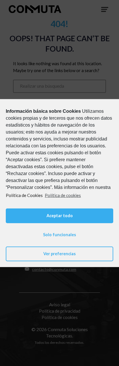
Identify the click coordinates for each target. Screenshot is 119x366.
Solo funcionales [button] (59, 234)
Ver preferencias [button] (59, 253)
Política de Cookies (24, 195)
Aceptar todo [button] (60, 215)
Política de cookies (63, 195)
